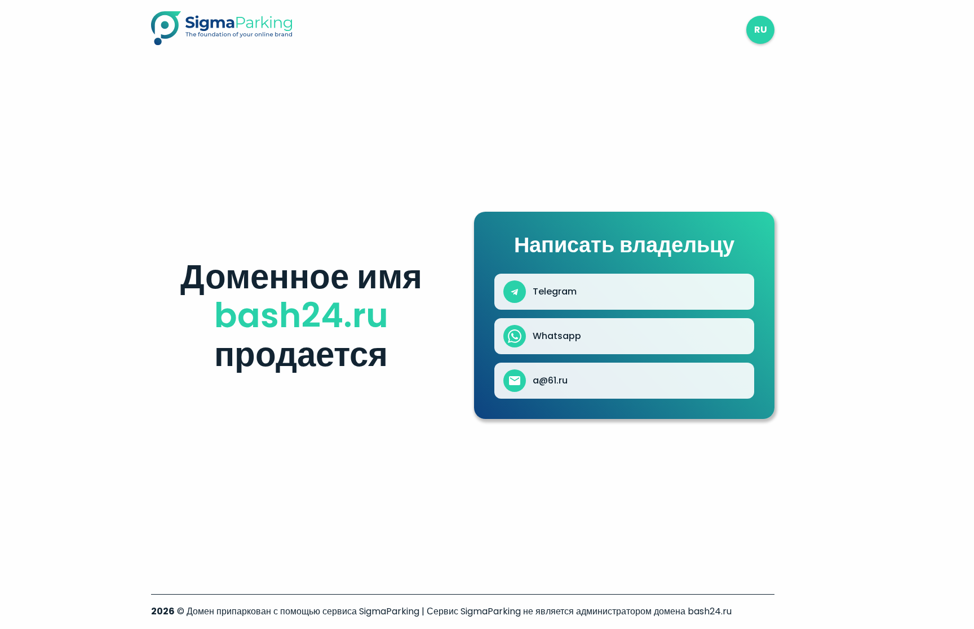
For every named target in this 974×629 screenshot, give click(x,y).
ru (760, 29)
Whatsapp (557, 336)
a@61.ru (550, 381)
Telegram (555, 292)
